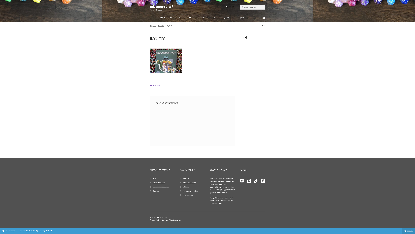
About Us (186, 178)
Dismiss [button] (410, 231)
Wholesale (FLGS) (189, 182)
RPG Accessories (181, 18)
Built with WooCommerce (171, 220)
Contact (156, 191)
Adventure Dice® (161, 6)
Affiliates (186, 187)
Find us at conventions (161, 187)
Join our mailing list (190, 191)
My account (230, 7)
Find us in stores (159, 182)
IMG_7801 (161, 26)
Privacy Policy (188, 195)
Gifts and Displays (219, 18)
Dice (151, 18)
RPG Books (164, 18)
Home (154, 26)
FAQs (154, 178)
